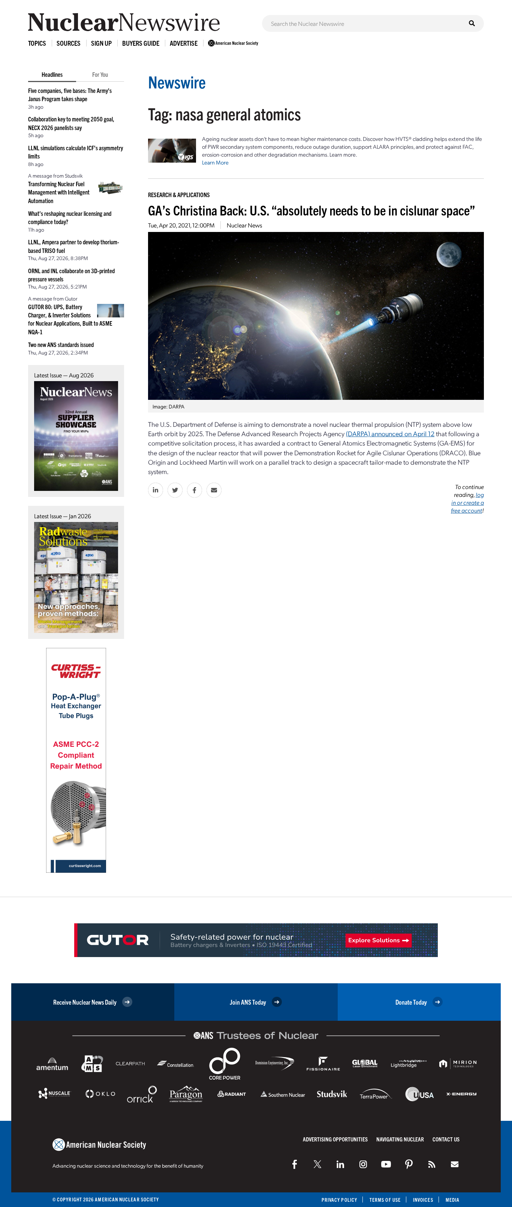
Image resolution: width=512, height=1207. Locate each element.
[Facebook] (294, 1164)
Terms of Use (385, 1200)
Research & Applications (179, 194)
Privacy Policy (339, 1200)
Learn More (215, 162)
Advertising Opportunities (335, 1139)
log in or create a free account (467, 502)
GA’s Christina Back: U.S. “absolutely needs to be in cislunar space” (311, 209)
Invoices (423, 1200)
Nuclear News (244, 225)
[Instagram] (363, 1164)
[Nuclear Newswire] (432, 1164)
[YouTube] (386, 1164)
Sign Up (101, 43)
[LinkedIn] (340, 1164)
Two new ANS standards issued (61, 344)
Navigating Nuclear (400, 1139)
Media (453, 1200)
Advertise (184, 43)
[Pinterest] (409, 1164)
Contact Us (446, 1139)
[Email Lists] (455, 1164)
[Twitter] (317, 1164)
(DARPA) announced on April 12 (390, 433)
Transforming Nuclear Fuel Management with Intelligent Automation (59, 192)
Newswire (177, 81)
